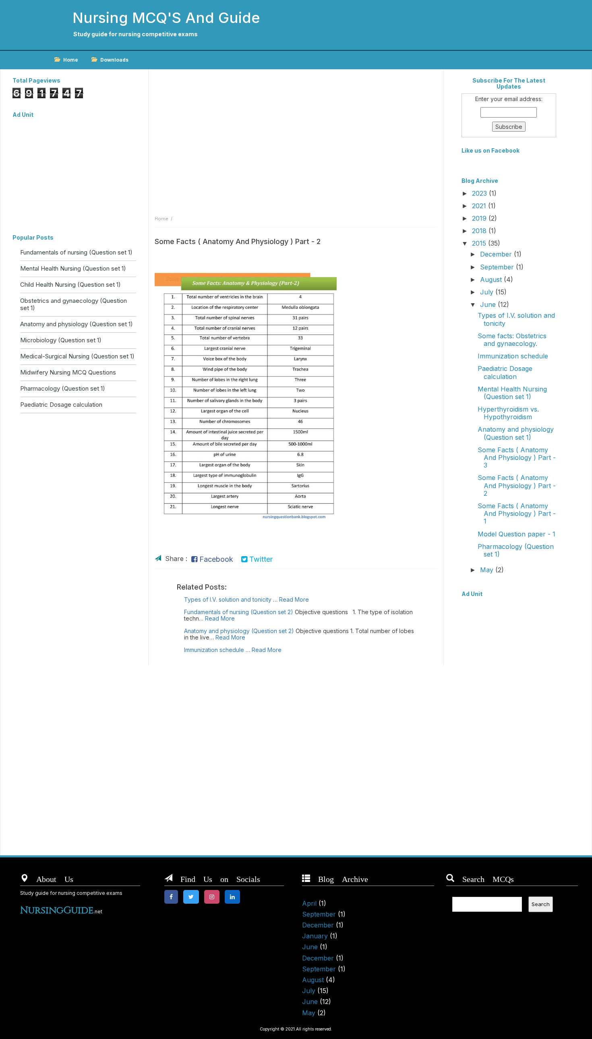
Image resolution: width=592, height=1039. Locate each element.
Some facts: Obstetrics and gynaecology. (512, 340)
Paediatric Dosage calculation (61, 404)
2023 (480, 193)
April (309, 903)
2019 (480, 218)
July (487, 292)
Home (70, 60)
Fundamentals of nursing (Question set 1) (76, 252)
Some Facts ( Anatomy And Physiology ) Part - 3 (517, 457)
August (492, 279)
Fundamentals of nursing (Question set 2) (238, 611)
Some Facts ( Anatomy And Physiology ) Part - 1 (517, 513)
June (489, 304)
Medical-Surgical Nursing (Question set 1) (77, 356)
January (315, 936)
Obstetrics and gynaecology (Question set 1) (73, 304)
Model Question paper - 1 (516, 534)
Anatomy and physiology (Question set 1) (76, 324)
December (497, 254)
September (498, 267)
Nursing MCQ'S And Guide (166, 18)
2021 (480, 206)
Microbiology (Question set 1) (60, 340)
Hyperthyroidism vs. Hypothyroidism (508, 413)
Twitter (260, 559)
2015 (480, 243)
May (487, 570)
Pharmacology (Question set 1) (62, 388)
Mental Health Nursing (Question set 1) (73, 268)
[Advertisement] (74, 172)
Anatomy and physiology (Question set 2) (239, 630)
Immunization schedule (214, 649)
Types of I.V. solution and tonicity (227, 599)
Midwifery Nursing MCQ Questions (68, 372)
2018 (480, 231)
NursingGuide (56, 910)
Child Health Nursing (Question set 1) (70, 284)
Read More (294, 599)
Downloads (114, 60)
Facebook (215, 559)
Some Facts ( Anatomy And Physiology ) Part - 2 (517, 485)
